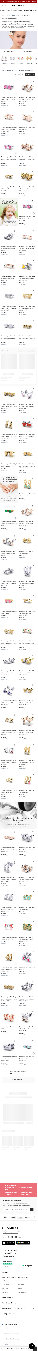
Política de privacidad (12, 1339)
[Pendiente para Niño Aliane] (9, 326)
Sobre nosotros (7, 1297)
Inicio (3, 15)
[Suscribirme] (31, 1209)
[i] (32, 70)
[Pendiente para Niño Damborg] (27, 987)
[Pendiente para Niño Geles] (27, 750)
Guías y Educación (8, 1314)
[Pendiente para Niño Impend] (9, 750)
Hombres (5, 1288)
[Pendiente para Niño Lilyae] (27, 601)
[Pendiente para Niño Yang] (27, 206)
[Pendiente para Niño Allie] (9, 511)
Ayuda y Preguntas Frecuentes (13, 1308)
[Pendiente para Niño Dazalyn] (27, 511)
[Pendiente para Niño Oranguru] (27, 424)
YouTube (16, 1237)
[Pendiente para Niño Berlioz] (27, 867)
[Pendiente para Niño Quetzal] (27, 957)
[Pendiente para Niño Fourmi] (27, 631)
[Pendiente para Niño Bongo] (9, 927)
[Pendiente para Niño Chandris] (27, 1016)
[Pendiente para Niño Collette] (9, 147)
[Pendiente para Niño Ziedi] (27, 484)
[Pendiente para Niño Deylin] (9, 1046)
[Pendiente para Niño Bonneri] (9, 631)
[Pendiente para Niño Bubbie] (27, 176)
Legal (6, 1344)
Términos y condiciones (12, 1334)
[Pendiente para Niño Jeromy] (9, 117)
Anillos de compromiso (9, 1277)
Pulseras (21, 1285)
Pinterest (12, 1237)
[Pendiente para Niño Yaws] (9, 897)
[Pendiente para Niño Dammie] (27, 394)
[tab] (9, 51)
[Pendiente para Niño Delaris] (27, 720)
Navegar (5, 1273)
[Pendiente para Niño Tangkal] (9, 424)
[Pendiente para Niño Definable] (27, 897)
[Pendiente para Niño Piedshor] (9, 394)
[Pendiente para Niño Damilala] (27, 147)
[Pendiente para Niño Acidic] (27, 296)
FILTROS (31, 74)
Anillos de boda (23, 1277)
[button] (14, 81)
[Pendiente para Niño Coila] (27, 837)
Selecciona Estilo (9, 51)
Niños (20, 1288)
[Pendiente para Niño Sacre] (9, 780)
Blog (20, 1237)
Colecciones (22, 1292)
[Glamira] (18, 5)
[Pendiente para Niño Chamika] (9, 571)
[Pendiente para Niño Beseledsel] (9, 176)
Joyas (8, 15)
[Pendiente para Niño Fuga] (9, 987)
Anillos (4, 1281)
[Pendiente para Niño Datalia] (9, 867)
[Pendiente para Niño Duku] (9, 236)
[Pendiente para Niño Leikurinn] (9, 601)
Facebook (4, 1237)
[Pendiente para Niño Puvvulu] (27, 780)
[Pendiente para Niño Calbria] (27, 661)
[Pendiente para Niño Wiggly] (9, 454)
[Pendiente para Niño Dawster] (9, 720)
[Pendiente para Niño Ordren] (27, 541)
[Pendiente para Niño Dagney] (27, 571)
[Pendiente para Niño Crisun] (9, 690)
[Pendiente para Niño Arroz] (9, 1016)
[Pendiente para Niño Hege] (27, 266)
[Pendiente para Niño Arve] (27, 927)
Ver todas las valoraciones (10, 1233)
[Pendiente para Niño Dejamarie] (9, 661)
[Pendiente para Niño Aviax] (9, 296)
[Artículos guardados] (31, 5)
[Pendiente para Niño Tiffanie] (9, 87)
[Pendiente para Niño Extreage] (9, 266)
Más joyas (5, 1292)
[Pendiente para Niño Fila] (9, 837)
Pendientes (5, 1285)
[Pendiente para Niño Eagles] (27, 454)
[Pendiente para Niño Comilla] (9, 541)
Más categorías (27, 51)
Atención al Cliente (9, 1303)
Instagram (8, 1237)
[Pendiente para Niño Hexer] (27, 236)
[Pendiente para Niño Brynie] (27, 87)
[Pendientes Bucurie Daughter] (9, 957)
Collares (21, 1281)
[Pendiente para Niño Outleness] (27, 1046)
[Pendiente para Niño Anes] (27, 326)
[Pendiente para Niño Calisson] (27, 117)
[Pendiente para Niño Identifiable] (27, 690)
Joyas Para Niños (16, 15)
